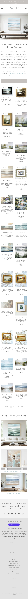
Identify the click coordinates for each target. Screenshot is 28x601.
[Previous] (1, 2)
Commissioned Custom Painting (15, 73)
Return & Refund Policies (14, 574)
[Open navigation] (2, 8)
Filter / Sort (14, 81)
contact (5, 75)
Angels (14, 557)
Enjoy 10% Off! (25, 300)
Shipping (14, 571)
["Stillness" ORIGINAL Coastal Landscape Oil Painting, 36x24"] (7, 145)
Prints (14, 555)
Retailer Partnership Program (14, 565)
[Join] (24, 543)
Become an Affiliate (14, 569)
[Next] (26, 2)
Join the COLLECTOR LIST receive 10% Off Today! (14, 2)
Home (14, 550)
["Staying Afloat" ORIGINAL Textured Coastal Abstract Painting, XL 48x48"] (7, 364)
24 (18, 406)
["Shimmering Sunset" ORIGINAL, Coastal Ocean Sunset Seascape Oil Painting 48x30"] (7, 226)
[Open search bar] (5, 8)
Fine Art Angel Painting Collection (14, 471)
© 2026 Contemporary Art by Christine (9, 593)
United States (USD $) (13, 587)
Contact (14, 559)
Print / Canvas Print (17, 69)
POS (18, 593)
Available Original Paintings (14, 448)
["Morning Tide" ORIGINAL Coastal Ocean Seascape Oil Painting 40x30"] (21, 387)
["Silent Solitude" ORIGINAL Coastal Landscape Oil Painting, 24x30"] (21, 119)
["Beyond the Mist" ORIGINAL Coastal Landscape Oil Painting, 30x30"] (21, 147)
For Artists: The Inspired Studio (14, 561)
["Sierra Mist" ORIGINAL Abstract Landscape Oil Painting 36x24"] (21, 362)
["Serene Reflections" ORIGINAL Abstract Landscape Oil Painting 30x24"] (7, 387)
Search (14, 578)
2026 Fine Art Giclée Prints (14, 493)
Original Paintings (14, 552)
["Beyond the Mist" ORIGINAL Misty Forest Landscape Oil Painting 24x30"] (21, 250)
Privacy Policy (14, 576)
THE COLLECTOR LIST (9, 531)
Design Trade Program (14, 567)
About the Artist (14, 563)
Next (22, 406)
